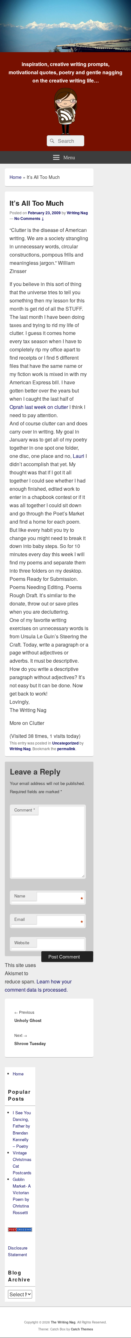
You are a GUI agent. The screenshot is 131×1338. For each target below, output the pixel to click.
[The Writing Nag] (65, 50)
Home (16, 177)
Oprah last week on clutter (39, 407)
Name (19, 896)
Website (21, 943)
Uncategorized (65, 743)
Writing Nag (77, 213)
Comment (24, 810)
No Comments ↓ (29, 218)
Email (19, 919)
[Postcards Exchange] (20, 1230)
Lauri (79, 455)
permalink (66, 748)
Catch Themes (82, 1329)
